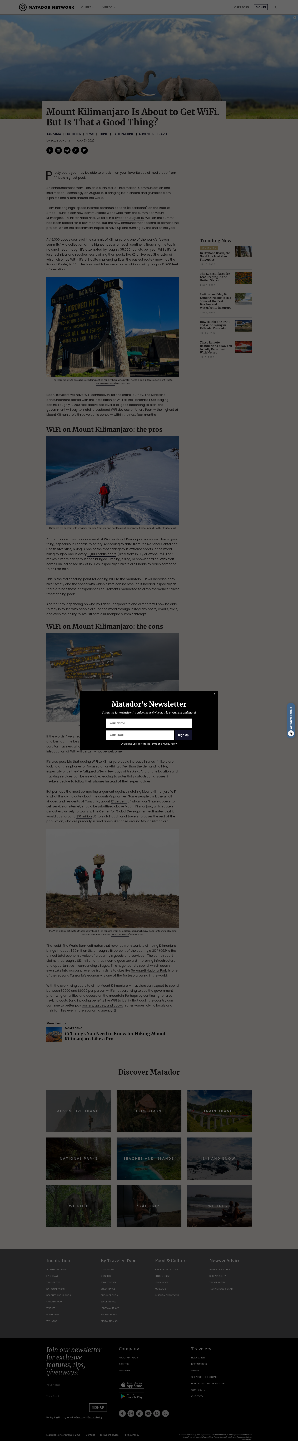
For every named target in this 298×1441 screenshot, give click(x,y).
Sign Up (183, 735)
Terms (154, 743)
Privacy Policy (170, 743)
